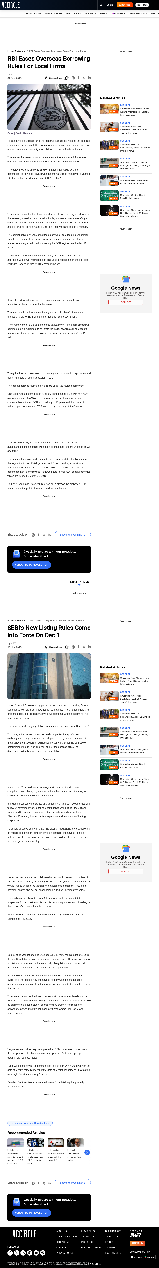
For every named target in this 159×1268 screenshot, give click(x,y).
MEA (145, 5)
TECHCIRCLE (111, 1236)
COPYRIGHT (62, 1247)
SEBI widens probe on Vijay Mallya (74, 1156)
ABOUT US (61, 1231)
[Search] (101, 5)
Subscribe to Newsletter (31, 565)
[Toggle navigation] (153, 5)
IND (138, 5)
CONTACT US (62, 1242)
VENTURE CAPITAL (53, 13)
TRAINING (110, 1247)
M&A (68, 13)
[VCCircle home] (10, 5)
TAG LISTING (87, 1242)
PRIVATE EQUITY (33, 13)
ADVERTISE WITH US (66, 1236)
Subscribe (124, 5)
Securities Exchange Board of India (30, 1123)
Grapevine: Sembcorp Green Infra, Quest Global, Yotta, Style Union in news (135, 165)
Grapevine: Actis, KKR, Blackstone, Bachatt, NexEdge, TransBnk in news (134, 129)
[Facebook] (78, 78)
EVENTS (109, 1242)
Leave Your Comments (72, 534)
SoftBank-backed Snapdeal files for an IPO (56, 1156)
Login (110, 5)
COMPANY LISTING (90, 1236)
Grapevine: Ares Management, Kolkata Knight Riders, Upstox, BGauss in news (134, 111)
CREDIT (77, 13)
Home (10, 51)
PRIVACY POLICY (64, 1253)
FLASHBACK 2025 (138, 13)
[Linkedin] (89, 78)
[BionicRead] (66, 78)
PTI (14, 74)
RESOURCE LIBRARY (91, 1247)
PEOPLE (103, 13)
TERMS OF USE (88, 1231)
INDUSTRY (90, 13)
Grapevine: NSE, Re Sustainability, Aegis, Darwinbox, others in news (135, 147)
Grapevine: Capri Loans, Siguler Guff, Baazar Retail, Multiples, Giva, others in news (135, 213)
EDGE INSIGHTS (113, 1253)
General (21, 51)
